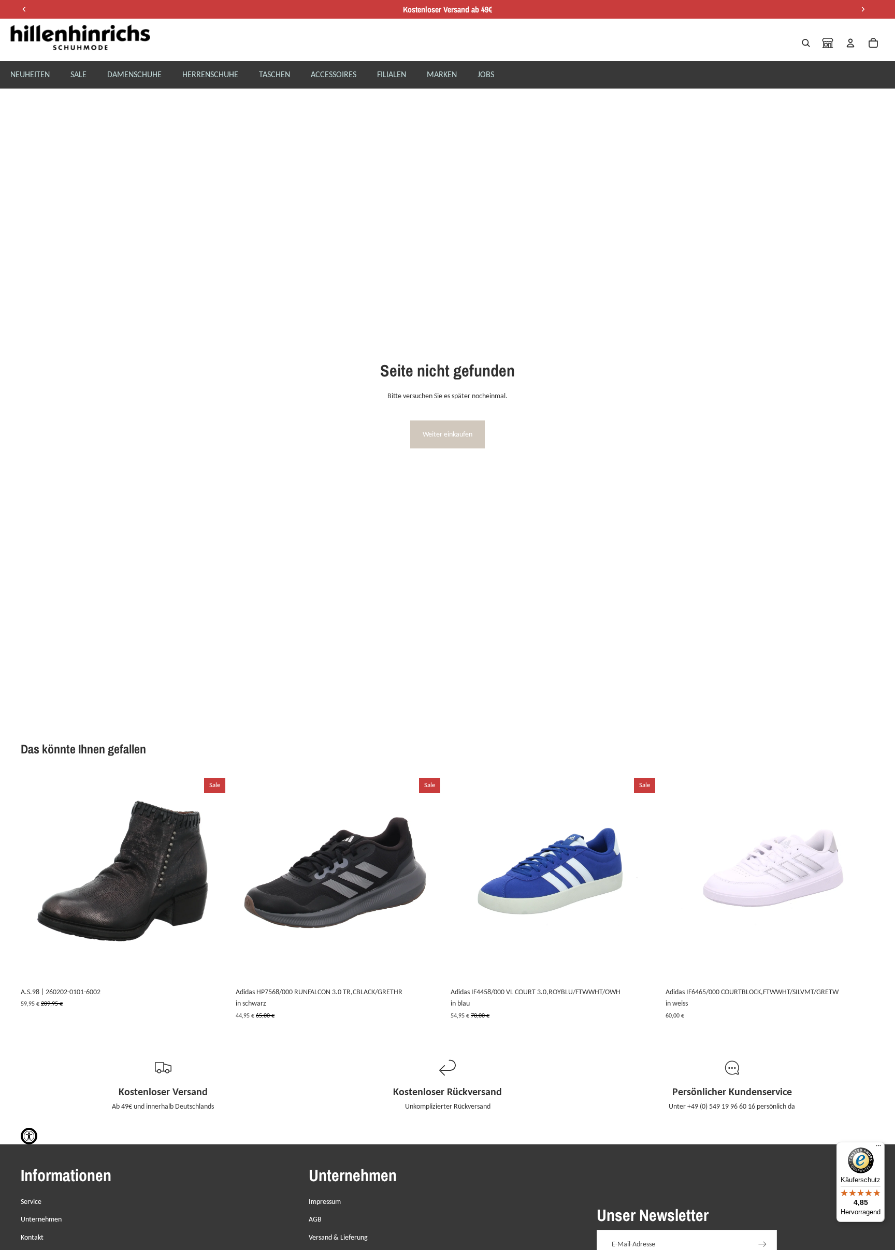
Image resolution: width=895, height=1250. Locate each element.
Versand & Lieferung (338, 1237)
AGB (315, 1219)
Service (31, 1201)
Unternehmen (41, 1219)
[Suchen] (806, 43)
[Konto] (850, 43)
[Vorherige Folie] (36, 877)
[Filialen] (827, 43)
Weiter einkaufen (447, 434)
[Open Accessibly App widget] (29, 1136)
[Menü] (878, 1148)
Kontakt (32, 1237)
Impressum (325, 1201)
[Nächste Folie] (213, 877)
